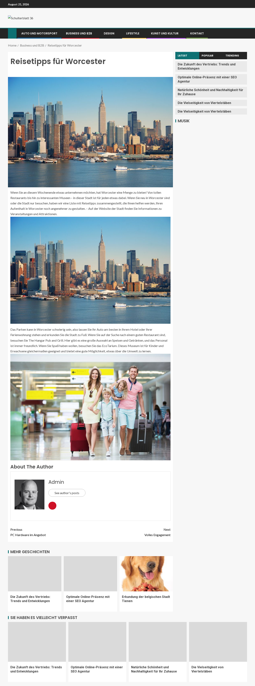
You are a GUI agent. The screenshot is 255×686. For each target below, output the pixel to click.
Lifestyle (132, 33)
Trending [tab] (232, 55)
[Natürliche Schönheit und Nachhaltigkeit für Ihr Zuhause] (158, 642)
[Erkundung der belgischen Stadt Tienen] (146, 573)
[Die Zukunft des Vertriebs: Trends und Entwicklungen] (34, 573)
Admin (56, 482)
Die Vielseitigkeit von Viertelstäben (204, 103)
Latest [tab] (182, 55)
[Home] (12, 33)
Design (109, 33)
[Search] (243, 33)
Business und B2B (79, 33)
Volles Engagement (157, 532)
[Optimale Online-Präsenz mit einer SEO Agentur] (90, 573)
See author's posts (67, 493)
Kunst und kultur (164, 33)
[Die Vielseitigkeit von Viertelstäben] (218, 642)
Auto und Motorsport (39, 33)
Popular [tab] (207, 55)
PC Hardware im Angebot (28, 532)
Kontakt (197, 33)
